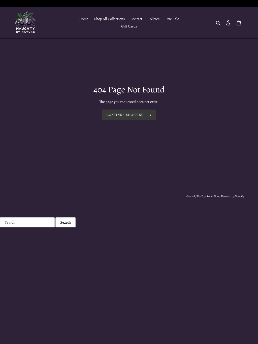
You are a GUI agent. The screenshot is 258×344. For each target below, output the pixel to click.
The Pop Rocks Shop (208, 196)
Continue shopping (125, 115)
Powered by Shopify (232, 196)
